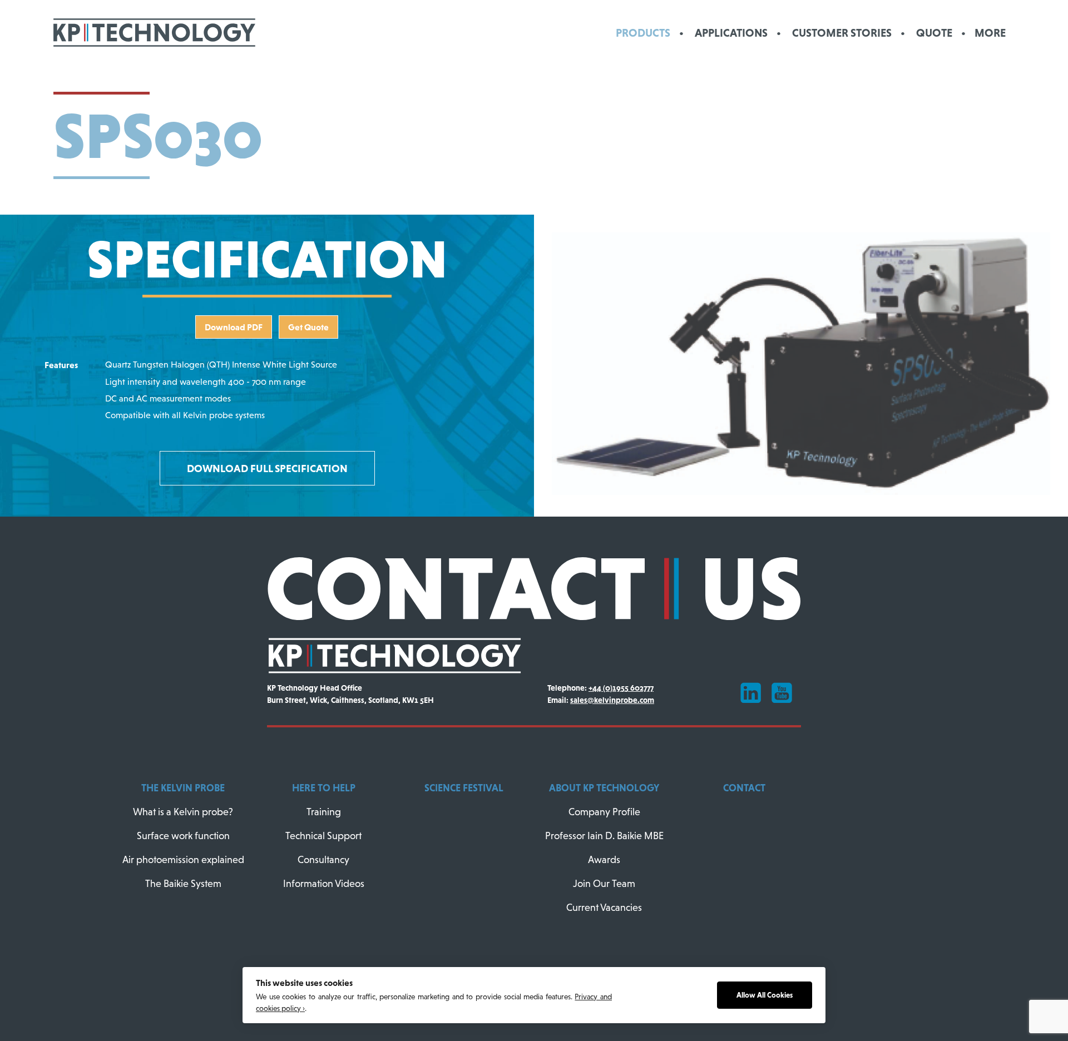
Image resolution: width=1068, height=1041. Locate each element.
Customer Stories (842, 32)
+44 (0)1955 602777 (621, 687)
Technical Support (323, 835)
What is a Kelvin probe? (183, 811)
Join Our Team (604, 883)
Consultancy (323, 859)
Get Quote (308, 327)
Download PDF (234, 327)
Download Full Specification (267, 468)
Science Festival (463, 788)
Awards (604, 859)
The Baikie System (183, 883)
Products (643, 32)
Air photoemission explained (183, 859)
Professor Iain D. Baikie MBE (604, 835)
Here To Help (323, 788)
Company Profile (604, 811)
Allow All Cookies (764, 995)
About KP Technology (604, 788)
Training (323, 811)
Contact (744, 788)
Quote (934, 32)
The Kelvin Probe (183, 788)
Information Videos (323, 883)
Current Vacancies (604, 907)
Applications (731, 32)
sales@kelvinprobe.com (612, 700)
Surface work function (183, 835)
